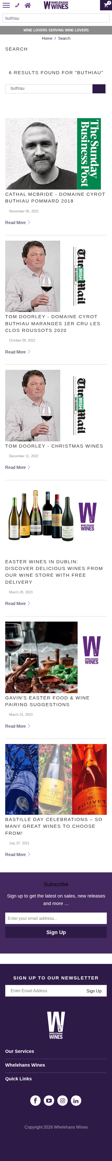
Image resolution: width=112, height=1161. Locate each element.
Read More (16, 222)
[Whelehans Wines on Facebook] (35, 1100)
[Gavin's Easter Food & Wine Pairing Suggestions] (56, 657)
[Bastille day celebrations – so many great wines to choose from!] (56, 779)
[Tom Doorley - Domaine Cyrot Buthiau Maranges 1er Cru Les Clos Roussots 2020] (56, 276)
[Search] (98, 88)
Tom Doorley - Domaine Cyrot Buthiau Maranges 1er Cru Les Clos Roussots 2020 (53, 323)
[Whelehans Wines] (56, 5)
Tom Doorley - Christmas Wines (54, 446)
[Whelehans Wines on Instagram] (62, 1100)
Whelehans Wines (71, 1127)
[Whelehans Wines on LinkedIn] (76, 1100)
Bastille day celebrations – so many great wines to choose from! (54, 826)
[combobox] (56, 18)
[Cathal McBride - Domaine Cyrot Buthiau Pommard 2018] (56, 154)
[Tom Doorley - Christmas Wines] (56, 405)
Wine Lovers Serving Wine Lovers (56, 30)
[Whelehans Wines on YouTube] (49, 1100)
